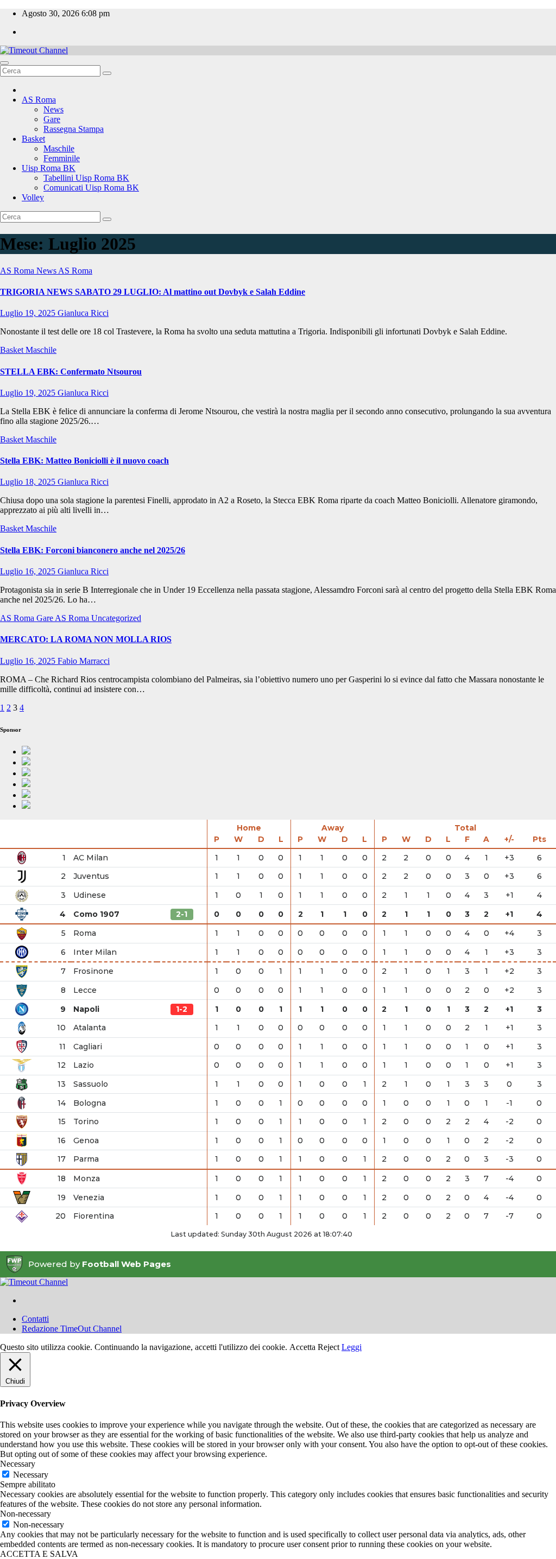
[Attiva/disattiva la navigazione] (4, 63)
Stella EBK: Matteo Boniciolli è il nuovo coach (84, 460)
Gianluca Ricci (83, 313)
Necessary (30, 1474)
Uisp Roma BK (48, 168)
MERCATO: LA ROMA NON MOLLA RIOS (86, 639)
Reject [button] (328, 1347)
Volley (33, 197)
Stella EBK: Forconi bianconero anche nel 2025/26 (92, 550)
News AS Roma (64, 270)
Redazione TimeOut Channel (72, 1328)
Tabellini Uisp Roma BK (86, 177)
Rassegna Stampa (73, 129)
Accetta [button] (302, 1347)
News (53, 109)
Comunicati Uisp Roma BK (91, 187)
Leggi (352, 1347)
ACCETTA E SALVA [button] (39, 1553)
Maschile (58, 148)
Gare (51, 119)
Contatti (35, 1318)
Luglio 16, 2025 (29, 571)
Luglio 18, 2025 (29, 481)
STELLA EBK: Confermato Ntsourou (71, 371)
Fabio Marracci (84, 661)
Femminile (61, 158)
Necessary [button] (17, 1463)
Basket (33, 138)
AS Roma (39, 99)
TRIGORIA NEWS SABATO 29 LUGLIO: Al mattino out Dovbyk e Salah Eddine (152, 291)
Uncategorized (116, 618)
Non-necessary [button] (25, 1513)
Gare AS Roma (63, 618)
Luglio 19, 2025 (29, 313)
